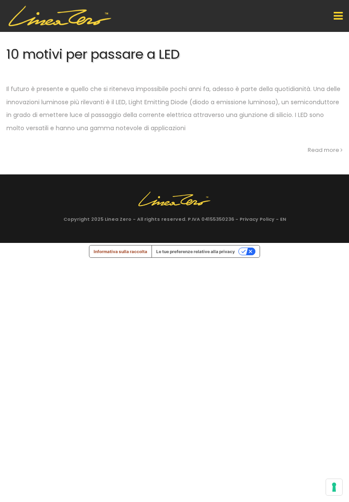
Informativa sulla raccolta (120, 251)
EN (283, 219)
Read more (324, 150)
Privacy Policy (257, 219)
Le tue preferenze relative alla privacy (195, 251)
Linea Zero (118, 219)
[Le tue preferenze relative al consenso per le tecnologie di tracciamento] (334, 487)
